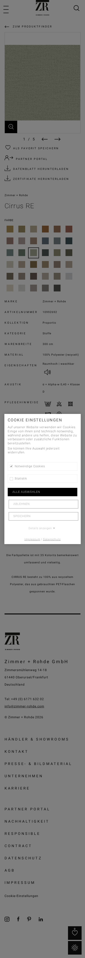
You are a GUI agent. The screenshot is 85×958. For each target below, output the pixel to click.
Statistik (21, 479)
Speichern (22, 516)
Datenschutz (52, 539)
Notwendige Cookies (30, 466)
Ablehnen (21, 504)
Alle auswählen (26, 492)
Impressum (32, 539)
